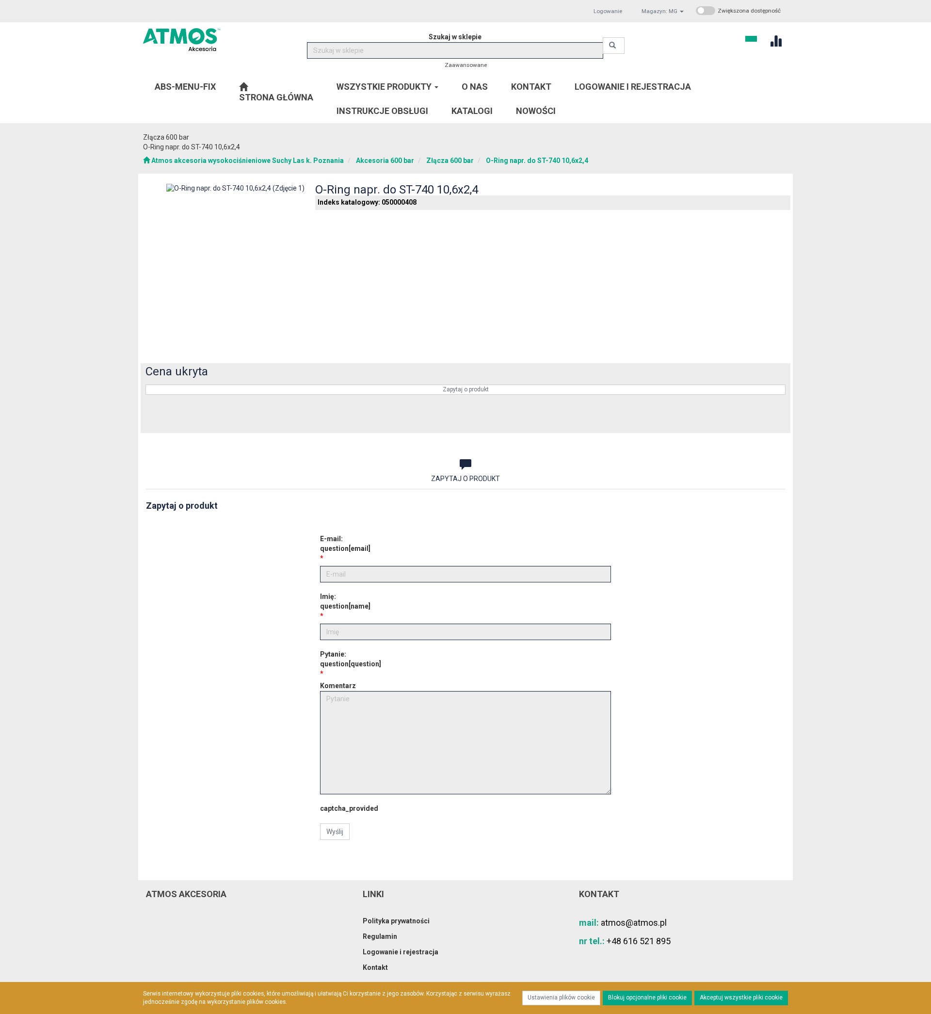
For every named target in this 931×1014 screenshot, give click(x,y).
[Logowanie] (751, 38)
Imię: (345, 601)
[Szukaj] (614, 45)
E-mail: (345, 543)
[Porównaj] (772, 418)
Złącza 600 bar (450, 160)
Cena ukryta (176, 371)
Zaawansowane (466, 65)
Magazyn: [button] (659, 11)
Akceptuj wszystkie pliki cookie (741, 997)
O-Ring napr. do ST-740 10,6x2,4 (537, 160)
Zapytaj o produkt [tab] (465, 479)
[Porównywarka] (775, 40)
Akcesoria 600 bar (385, 160)
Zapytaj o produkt (466, 389)
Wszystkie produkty (385, 86)
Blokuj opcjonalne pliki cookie (647, 997)
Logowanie (608, 11)
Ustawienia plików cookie (561, 997)
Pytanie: (350, 659)
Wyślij (334, 832)
